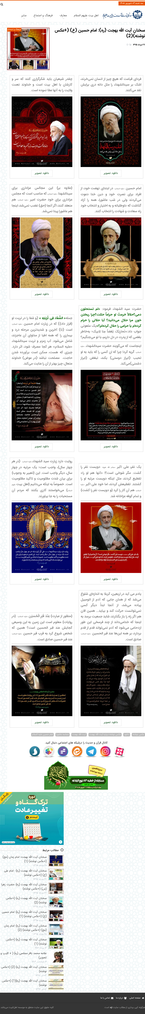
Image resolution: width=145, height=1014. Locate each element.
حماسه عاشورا (62, 734)
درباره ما (119, 998)
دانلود (126, 734)
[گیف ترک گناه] (32, 844)
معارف (63, 15)
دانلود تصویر (111, 173)
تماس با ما (105, 998)
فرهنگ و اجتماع (43, 15)
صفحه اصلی (135, 998)
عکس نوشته (138, 734)
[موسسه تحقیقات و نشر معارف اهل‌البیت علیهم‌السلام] (122, 19)
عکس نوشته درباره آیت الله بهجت (105, 734)
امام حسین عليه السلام (42, 734)
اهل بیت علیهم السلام (86, 15)
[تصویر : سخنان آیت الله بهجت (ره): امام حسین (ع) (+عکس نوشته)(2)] (28, 49)
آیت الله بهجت (79, 734)
